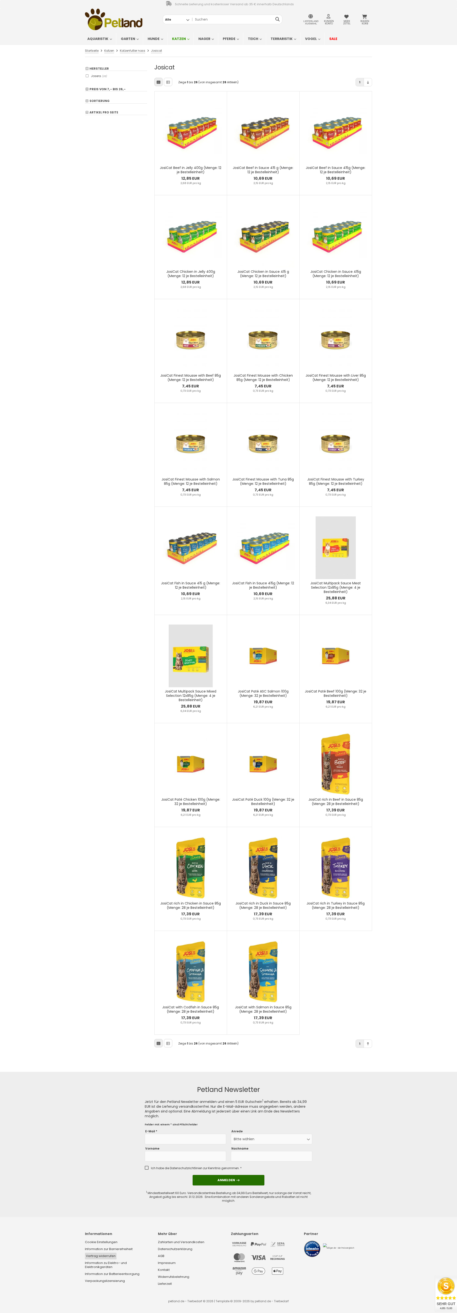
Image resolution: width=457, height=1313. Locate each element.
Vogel (311, 38)
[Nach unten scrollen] (368, 82)
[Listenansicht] (168, 82)
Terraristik (282, 38)
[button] (177, 19)
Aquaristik (97, 38)
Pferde (229, 38)
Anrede (237, 1131)
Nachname (239, 1149)
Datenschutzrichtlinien (186, 1168)
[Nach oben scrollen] (368, 1044)
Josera (99, 76)
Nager (204, 38)
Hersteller (99, 69)
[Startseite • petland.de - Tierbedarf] (113, 19)
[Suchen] (277, 19)
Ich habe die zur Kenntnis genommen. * (196, 1168)
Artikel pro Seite (103, 112)
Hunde (154, 38)
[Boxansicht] (158, 82)
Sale (333, 38)
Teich (253, 38)
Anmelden (228, 1180)
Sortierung (99, 101)
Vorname (152, 1149)
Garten (128, 38)
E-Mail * (151, 1131)
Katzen (179, 38)
